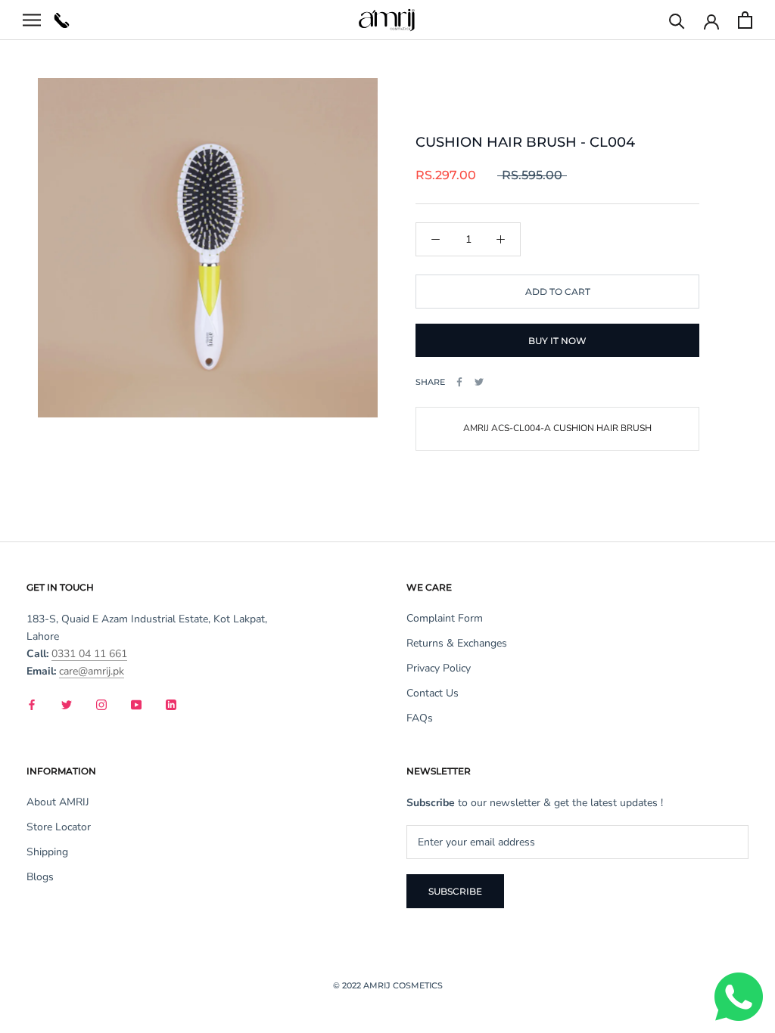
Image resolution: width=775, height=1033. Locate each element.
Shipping (47, 852)
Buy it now (557, 340)
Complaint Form (444, 618)
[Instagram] (101, 703)
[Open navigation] (32, 20)
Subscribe (455, 891)
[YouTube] (136, 703)
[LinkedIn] (171, 703)
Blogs (40, 877)
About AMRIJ (57, 802)
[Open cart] (745, 20)
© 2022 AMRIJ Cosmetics (388, 985)
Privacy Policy (438, 668)
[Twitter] (479, 381)
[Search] (677, 20)
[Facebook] (459, 381)
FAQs (419, 718)
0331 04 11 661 (89, 654)
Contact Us (432, 693)
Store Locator (58, 827)
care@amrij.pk (91, 671)
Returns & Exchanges (456, 643)
